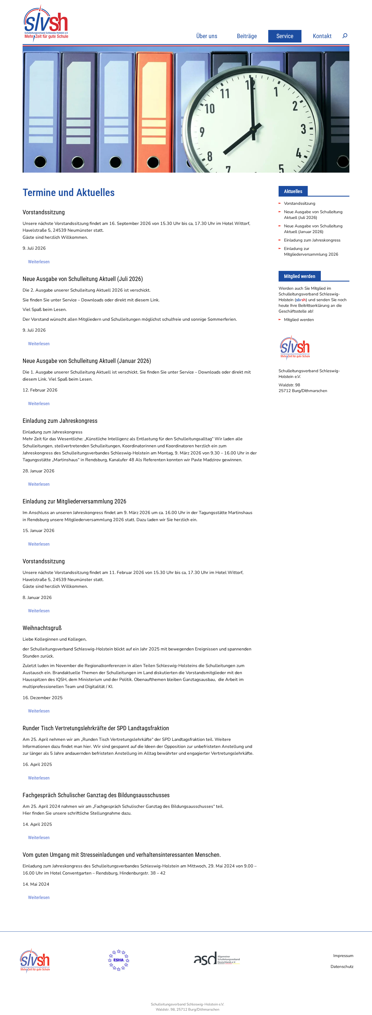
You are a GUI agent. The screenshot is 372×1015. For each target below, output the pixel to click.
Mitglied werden (299, 319)
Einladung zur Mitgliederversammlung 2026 (311, 251)
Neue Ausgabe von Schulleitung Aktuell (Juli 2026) (313, 214)
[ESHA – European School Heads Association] (119, 974)
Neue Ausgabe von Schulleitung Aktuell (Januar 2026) (313, 228)
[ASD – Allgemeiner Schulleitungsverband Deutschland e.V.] (217, 974)
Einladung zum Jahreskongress (312, 240)
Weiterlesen (39, 261)
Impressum (343, 955)
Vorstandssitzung (299, 203)
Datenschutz (342, 966)
